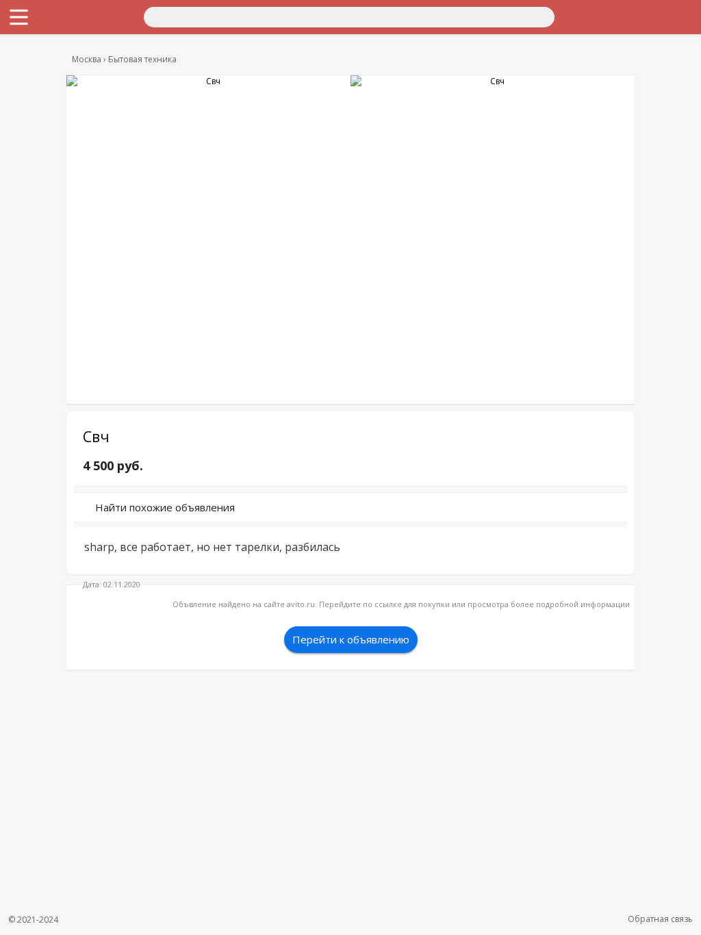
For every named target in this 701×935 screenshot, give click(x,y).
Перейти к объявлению (350, 639)
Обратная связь (660, 919)
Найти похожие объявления (165, 507)
